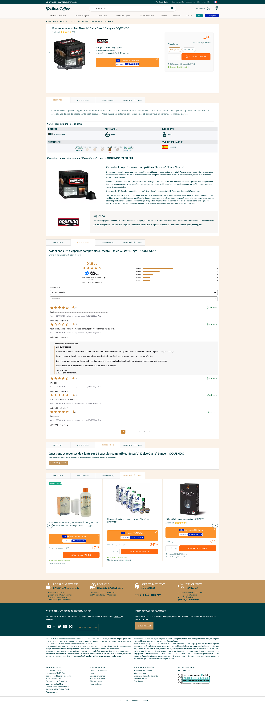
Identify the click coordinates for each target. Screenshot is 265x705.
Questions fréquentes (98, 671)
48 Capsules (189, 49)
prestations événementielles (56, 654)
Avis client (83, 100)
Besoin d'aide (163, 2)
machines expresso (212, 644)
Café (55, 21)
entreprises (177, 639)
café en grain (154, 649)
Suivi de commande (97, 676)
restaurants (192, 639)
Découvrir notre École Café (56, 681)
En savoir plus (144, 626)
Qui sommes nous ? (53, 671)
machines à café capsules (101, 656)
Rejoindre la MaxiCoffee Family (58, 689)
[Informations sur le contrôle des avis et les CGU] (105, 278)
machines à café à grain (82, 656)
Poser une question (58, 463)
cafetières (152, 646)
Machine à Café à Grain (58, 16)
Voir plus (74, 2)
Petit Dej (189, 16)
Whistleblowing (140, 673)
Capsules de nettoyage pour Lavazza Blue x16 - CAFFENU (128, 520)
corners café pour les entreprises (145, 656)
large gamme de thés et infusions (146, 654)
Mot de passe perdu (97, 679)
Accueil (48, 21)
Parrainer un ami (52, 692)
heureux (194, 586)
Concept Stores (172, 641)
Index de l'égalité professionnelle (58, 676)
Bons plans (212, 16)
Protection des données (143, 671)
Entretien (164, 16)
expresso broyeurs (163, 646)
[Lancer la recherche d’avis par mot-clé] (216, 298)
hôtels (184, 639)
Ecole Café (96, 651)
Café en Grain (102, 16)
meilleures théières (182, 646)
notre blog (50, 619)
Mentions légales (140, 679)
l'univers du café (66, 586)
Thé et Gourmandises (147, 16)
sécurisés (153, 586)
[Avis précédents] (118, 431)
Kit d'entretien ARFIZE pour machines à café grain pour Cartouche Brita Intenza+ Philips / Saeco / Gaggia (73, 524)
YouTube (117, 617)
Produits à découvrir (132, 100)
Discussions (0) (108, 100)
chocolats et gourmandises (203, 654)
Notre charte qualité (53, 679)
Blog (198, 2)
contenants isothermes (201, 646)
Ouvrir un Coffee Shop (54, 684)
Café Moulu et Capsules (123, 16)
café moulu (167, 649)
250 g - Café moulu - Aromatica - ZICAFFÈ (184, 519)
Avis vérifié (213, 307)
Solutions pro (190, 2)
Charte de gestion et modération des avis (65, 255)
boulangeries (214, 639)
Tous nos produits (178, 2)
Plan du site (138, 681)
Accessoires (177, 16)
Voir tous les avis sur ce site (92, 282)
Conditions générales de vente (146, 676)
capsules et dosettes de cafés (185, 649)
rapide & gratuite (110, 586)
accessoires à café (140, 646)
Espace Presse (184, 671)
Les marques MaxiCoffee (55, 673)
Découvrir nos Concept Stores (57, 687)
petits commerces (202, 639)
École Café (206, 2)
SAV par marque (96, 681)
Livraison (93, 673)
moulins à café (116, 656)
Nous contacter (96, 684)
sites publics (139, 641)
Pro (199, 16)
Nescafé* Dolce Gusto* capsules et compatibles (95, 21)
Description (58, 100)
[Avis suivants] (149, 432)
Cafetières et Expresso (82, 16)
